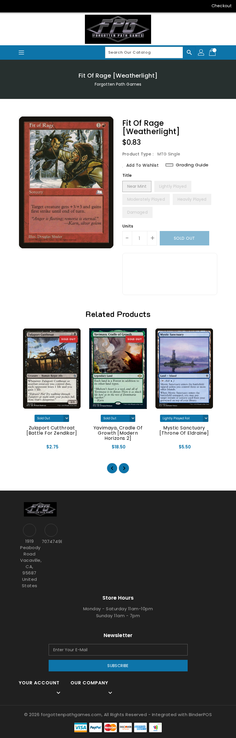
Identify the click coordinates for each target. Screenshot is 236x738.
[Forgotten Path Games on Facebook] (9, 5)
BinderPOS (200, 714)
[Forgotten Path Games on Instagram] (31, 5)
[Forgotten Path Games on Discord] (42, 5)
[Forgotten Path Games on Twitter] (20, 5)
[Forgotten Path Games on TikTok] (64, 5)
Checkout (222, 6)
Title (127, 175)
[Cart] (213, 52)
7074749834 (51, 541)
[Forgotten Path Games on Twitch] (53, 5)
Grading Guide (192, 165)
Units (128, 226)
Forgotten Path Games (118, 84)
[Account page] (201, 52)
